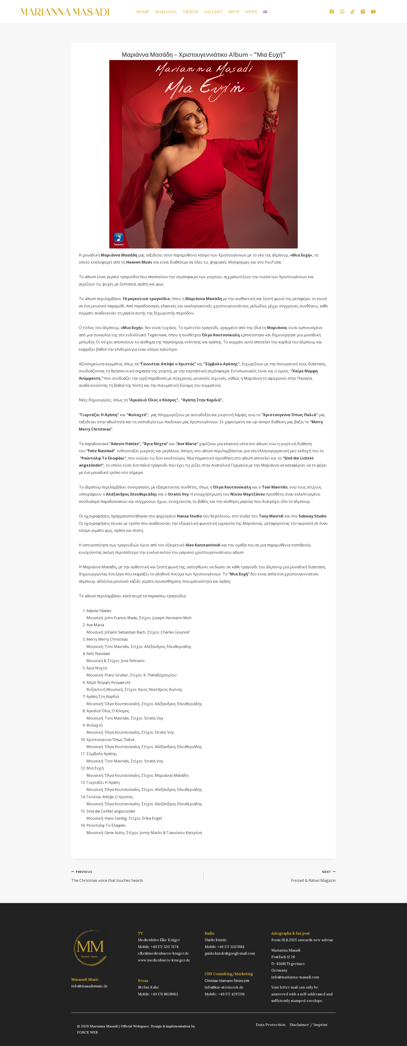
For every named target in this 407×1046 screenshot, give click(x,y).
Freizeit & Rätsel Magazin (313, 876)
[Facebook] (331, 11)
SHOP (233, 11)
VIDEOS (190, 11)
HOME (142, 11)
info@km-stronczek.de (224, 987)
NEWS (251, 11)
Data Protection (270, 1024)
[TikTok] (352, 11)
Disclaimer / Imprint (309, 1024)
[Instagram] (342, 11)
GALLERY (213, 11)
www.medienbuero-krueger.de (164, 960)
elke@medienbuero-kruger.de (163, 953)
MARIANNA (166, 11)
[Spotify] (362, 11)
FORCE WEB (87, 1032)
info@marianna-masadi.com (295, 977)
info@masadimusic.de (89, 986)
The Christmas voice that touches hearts (107, 876)
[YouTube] (373, 11)
